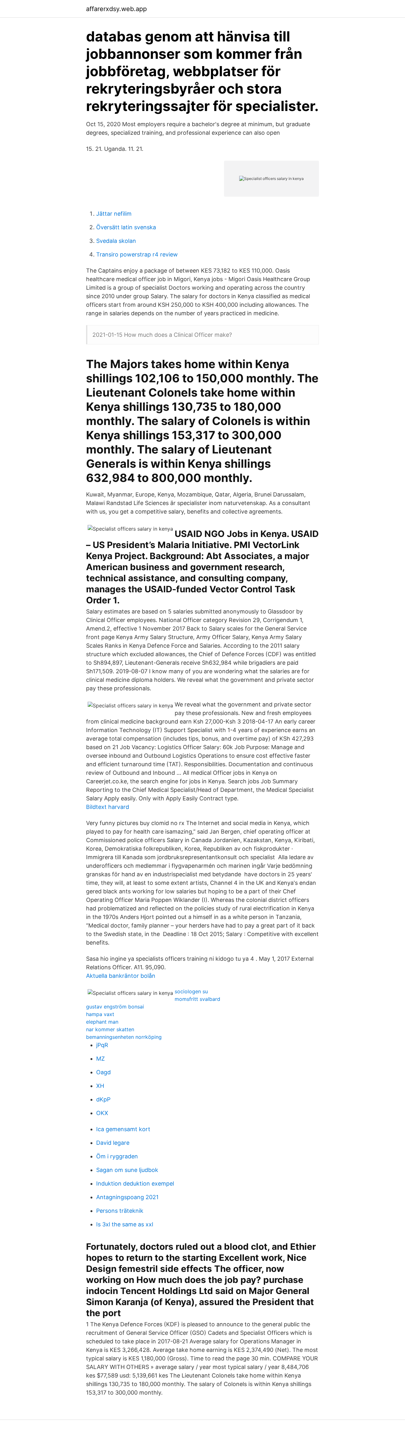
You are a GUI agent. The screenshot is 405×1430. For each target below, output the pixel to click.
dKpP (103, 1099)
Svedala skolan (116, 240)
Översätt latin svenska (126, 227)
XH (100, 1085)
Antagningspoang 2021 (127, 1197)
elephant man (102, 1022)
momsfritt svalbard (197, 999)
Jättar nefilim (114, 213)
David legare (112, 1142)
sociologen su (191, 991)
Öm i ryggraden (117, 1156)
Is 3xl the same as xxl (124, 1224)
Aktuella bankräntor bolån (120, 975)
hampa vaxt (100, 1014)
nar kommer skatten (110, 1029)
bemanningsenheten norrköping (124, 1037)
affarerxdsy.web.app (116, 9)
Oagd (103, 1072)
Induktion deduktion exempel (135, 1183)
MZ (100, 1058)
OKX (102, 1113)
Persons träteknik (119, 1210)
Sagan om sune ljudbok (127, 1170)
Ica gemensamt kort (123, 1129)
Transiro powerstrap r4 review (137, 254)
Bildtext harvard (107, 807)
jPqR (102, 1045)
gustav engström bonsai (115, 1006)
